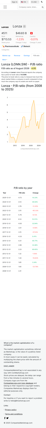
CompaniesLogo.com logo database (18, 383)
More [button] (4, 60)
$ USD (34, 2)
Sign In (14, 2)
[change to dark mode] (42, 2)
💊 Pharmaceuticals (10, 46)
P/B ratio (36, 55)
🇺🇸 (23, 2)
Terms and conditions (13, 414)
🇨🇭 (31, 33)
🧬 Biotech (25, 46)
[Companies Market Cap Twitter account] (7, 418)
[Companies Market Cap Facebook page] (5, 418)
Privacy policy (10, 410)
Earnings (27, 55)
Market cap (6, 55)
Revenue (17, 55)
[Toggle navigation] (5, 7)
